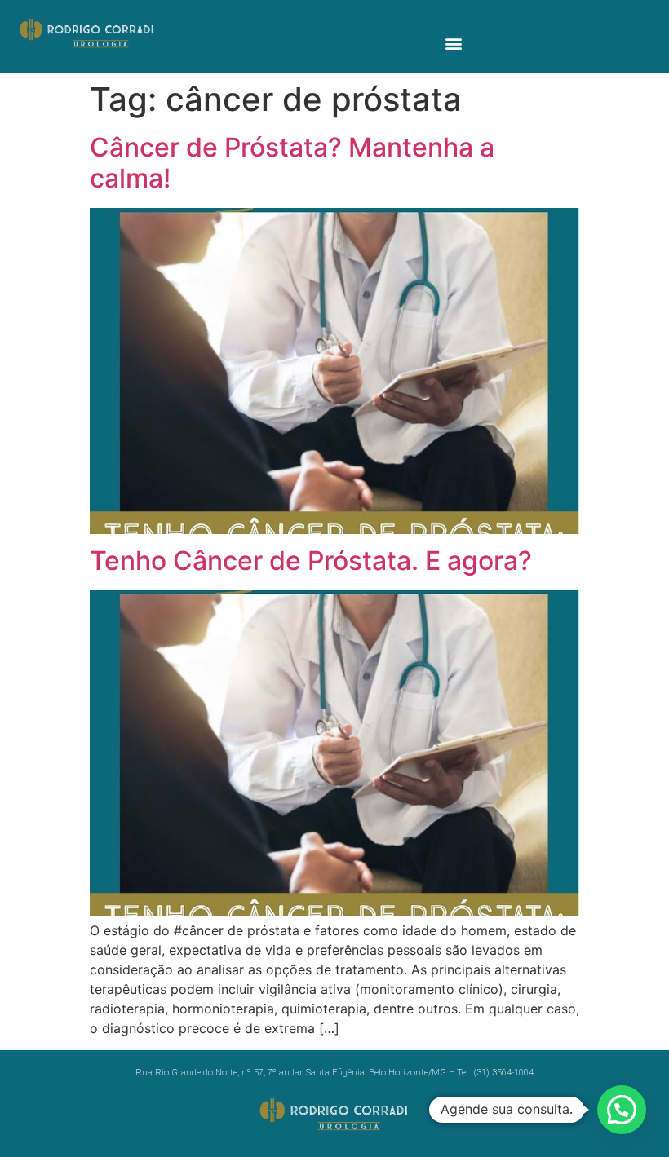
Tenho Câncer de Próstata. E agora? (311, 560)
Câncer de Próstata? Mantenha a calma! (292, 162)
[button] (454, 42)
